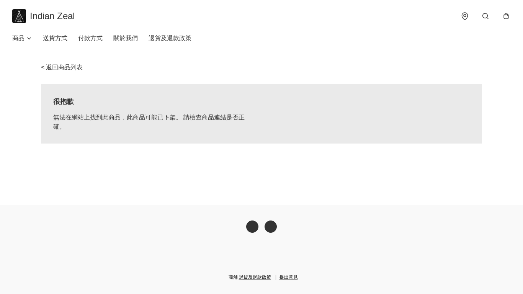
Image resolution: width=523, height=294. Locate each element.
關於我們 (125, 38)
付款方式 (90, 38)
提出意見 (288, 277)
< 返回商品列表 (62, 67)
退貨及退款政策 (170, 38)
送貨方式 (55, 38)
